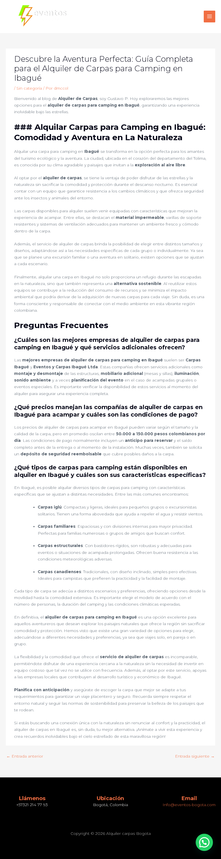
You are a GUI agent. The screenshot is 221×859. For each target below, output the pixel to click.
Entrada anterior (24, 756)
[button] (204, 842)
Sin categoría (29, 88)
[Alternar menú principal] (210, 16)
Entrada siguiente (195, 756)
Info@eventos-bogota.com (189, 804)
